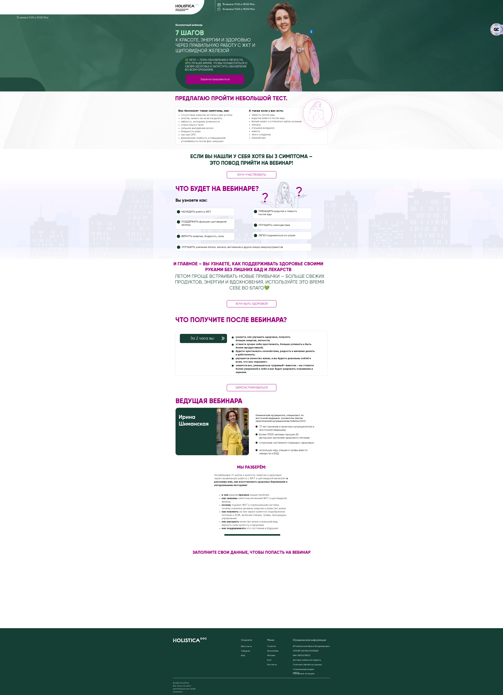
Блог (269, 660)
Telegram (245, 651)
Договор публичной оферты (307, 660)
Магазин (271, 656)
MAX (243, 656)
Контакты (272, 665)
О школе (271, 646)
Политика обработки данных (307, 665)
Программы (272, 651)
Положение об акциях (304, 674)
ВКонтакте (246, 646)
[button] (311, 31)
